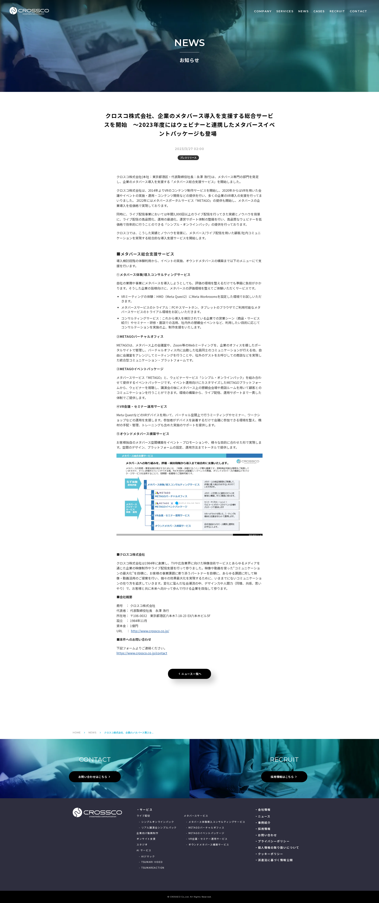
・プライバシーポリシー (272, 841)
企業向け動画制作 (147, 833)
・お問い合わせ (266, 835)
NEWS (303, 11)
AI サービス (144, 850)
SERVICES (285, 11)
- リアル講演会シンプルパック (158, 827)
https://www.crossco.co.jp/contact (141, 653)
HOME (77, 732)
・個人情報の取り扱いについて (277, 847)
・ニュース (263, 816)
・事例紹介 (263, 823)
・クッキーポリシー (269, 854)
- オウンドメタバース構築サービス (207, 844)
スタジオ (142, 844)
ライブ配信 (143, 815)
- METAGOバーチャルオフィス (205, 827)
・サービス (145, 809)
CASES (319, 11)
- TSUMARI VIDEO (151, 861)
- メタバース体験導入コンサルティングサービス (215, 821)
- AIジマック (147, 856)
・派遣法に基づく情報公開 (274, 860)
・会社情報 (263, 809)
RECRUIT (337, 11)
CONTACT (358, 11)
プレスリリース (188, 157)
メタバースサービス (196, 815)
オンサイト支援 (146, 838)
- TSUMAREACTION (151, 867)
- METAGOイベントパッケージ (205, 833)
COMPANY (263, 11)
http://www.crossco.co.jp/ (150, 630)
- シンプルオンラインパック (156, 821)
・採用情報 (263, 829)
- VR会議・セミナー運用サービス (207, 838)
